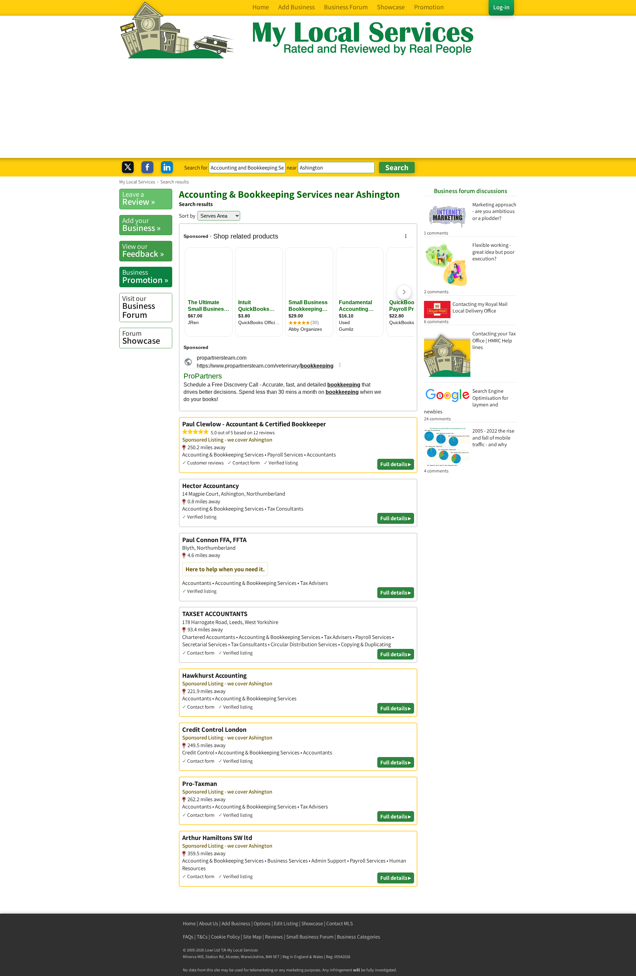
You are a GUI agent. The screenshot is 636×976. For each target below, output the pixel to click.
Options (262, 923)
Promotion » (145, 276)
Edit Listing (286, 923)
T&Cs (202, 937)
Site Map (252, 937)
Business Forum (138, 307)
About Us (208, 923)
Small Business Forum (310, 937)
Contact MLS (339, 923)
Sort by (187, 215)
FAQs (188, 937)
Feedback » (143, 250)
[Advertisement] (318, 108)
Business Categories (358, 937)
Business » (141, 225)
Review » (138, 198)
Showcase (141, 337)
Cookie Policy (225, 937)
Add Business (236, 923)
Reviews (274, 937)
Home (189, 923)
